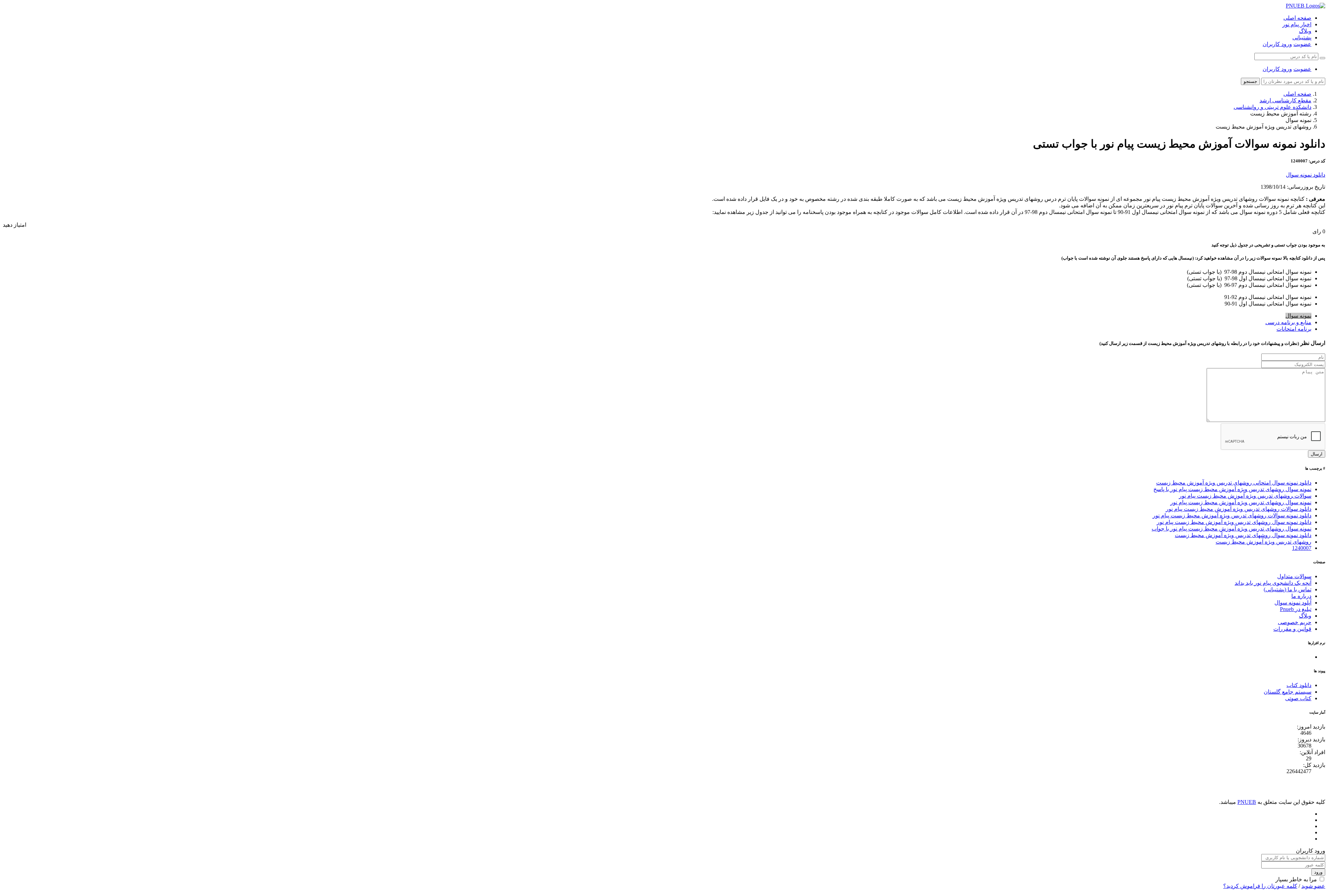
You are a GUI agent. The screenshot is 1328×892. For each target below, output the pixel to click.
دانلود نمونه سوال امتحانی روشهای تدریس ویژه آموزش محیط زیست (1233, 483)
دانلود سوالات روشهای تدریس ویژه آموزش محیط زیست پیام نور (1238, 509)
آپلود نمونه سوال (1292, 602)
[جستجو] (1322, 58)
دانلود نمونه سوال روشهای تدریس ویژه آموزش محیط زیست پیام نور (1234, 522)
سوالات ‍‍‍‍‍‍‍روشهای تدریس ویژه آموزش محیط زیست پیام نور (1245, 496)
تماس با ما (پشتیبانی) (1287, 589)
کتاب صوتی (1298, 698)
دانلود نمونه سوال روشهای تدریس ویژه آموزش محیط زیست (1243, 535)
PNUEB (1246, 802)
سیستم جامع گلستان (1287, 692)
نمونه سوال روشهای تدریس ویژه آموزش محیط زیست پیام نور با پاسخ (1232, 489)
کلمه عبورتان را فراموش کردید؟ (1260, 886)
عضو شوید (1313, 886)
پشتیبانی (1301, 37)
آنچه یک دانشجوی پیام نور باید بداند (1273, 583)
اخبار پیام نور (1296, 24)
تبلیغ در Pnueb (1295, 609)
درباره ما (1301, 596)
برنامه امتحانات (1293, 329)
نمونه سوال (1298, 316)
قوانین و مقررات (1292, 629)
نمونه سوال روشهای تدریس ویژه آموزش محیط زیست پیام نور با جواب (1231, 529)
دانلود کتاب (1298, 685)
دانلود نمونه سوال (1305, 175)
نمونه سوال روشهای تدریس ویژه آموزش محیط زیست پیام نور (1240, 502)
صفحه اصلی (1297, 18)
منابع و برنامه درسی (1288, 322)
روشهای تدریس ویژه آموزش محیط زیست (1263, 542)
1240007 (1301, 548)
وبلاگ (1305, 31)
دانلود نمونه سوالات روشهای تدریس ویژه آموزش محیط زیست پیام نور (1232, 515)
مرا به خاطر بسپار (1296, 879)
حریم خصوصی (1294, 622)
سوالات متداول (1294, 576)
